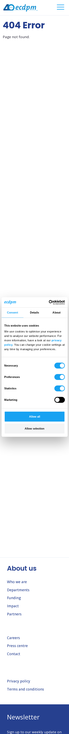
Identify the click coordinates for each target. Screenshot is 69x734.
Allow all (34, 416)
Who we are (17, 581)
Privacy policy (18, 681)
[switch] (59, 377)
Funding (14, 597)
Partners (14, 614)
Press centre (17, 645)
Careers (13, 637)
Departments (18, 590)
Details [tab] (34, 312)
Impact (13, 606)
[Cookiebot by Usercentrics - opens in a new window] (49, 302)
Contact (13, 653)
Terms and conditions (25, 689)
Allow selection (34, 428)
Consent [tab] (12, 312)
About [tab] (56, 312)
